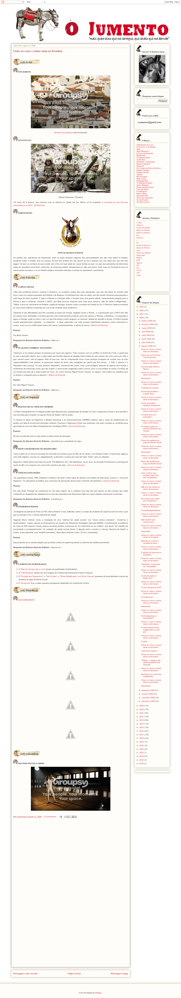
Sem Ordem (52, 576)
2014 (141, 724)
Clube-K (139, 225)
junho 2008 (147, 339)
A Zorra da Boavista (144, 153)
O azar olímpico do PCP (151, 587)
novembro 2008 (148, 698)
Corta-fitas (140, 160)
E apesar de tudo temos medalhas (151, 553)
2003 (141, 307)
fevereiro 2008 (148, 324)
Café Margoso (27, 573)
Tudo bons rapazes (149, 651)
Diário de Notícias (99, 325)
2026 (141, 763)
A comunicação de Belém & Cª (148, 577)
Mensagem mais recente (25, 973)
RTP (138, 260)
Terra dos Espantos (144, 198)
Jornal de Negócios (143, 245)
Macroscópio (141, 177)
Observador (140, 255)
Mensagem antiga (119, 973)
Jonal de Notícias (111, 481)
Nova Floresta (88, 576)
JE (137, 242)
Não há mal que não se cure (33, 569)
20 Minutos (39, 205)
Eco (137, 235)
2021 (141, 749)
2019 (141, 742)
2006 (141, 310)
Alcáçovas (25, 583)
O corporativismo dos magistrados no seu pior (150, 629)
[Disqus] (70, 858)
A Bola (139, 222)
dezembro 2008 (148, 701)
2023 (141, 756)
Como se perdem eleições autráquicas (150, 404)
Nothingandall (142, 181)
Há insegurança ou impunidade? (149, 617)
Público (84, 532)
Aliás (138, 149)
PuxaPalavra (141, 191)
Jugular (139, 174)
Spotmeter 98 (142, 196)
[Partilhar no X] (70, 816)
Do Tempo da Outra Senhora (148, 168)
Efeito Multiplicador (69, 576)
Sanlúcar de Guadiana (63, 132)
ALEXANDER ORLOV (26, 600)
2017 (141, 735)
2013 (141, 720)
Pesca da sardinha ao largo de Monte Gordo (151, 441)
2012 (141, 716)
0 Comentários (50, 817)
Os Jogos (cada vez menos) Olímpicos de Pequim (151, 428)
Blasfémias (141, 155)
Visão (138, 275)
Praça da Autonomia (144, 187)
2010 (141, 709)
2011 (141, 713)
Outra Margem (142, 185)
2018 (141, 738)
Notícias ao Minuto (143, 252)
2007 (141, 314)
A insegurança (147, 597)
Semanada (145, 378)
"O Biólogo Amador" (144, 183)
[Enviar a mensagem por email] (65, 816)
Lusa (138, 250)
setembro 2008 (148, 690)
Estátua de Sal (142, 172)
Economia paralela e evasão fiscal (149, 392)
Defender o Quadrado (145, 162)
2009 (141, 706)
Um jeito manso (143, 202)
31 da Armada (142, 200)
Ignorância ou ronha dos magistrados (151, 675)
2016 (141, 731)
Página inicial (74, 973)
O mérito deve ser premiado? (148, 416)
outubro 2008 (147, 694)
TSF (138, 273)
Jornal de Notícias (77, 426)
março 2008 (147, 328)
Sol (137, 268)
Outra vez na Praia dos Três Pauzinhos (150, 356)
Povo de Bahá (142, 189)
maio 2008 (146, 335)
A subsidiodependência (150, 510)
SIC (137, 265)
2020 (141, 745)
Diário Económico (143, 232)
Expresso (139, 237)
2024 (141, 760)
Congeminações (143, 157)
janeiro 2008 (147, 321)
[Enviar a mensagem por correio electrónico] (61, 817)
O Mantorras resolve (149, 388)
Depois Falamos (143, 164)
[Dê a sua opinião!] (68, 816)
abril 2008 (146, 332)
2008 (141, 318)
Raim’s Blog (141, 193)
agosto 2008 (147, 346)
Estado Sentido (142, 170)
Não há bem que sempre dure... (148, 521)
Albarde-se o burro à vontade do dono (149, 542)
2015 (141, 727)
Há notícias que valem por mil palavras (150, 500)
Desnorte (140, 166)
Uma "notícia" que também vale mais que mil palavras (149, 475)
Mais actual (141, 179)
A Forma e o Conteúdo (146, 147)
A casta (144, 641)
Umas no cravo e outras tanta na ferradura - (151, 350)
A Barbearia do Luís (144, 145)
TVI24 (139, 270)
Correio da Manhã (143, 227)
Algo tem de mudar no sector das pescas (150, 488)
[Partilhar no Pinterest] (75, 816)
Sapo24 (139, 263)
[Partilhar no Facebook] (73, 816)
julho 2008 (146, 342)
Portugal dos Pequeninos (31, 576)
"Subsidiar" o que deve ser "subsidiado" (150, 565)
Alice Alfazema (142, 151)
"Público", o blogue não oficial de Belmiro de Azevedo (151, 662)
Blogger (98, 993)
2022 (141, 753)
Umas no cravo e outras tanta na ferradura (151, 362)
